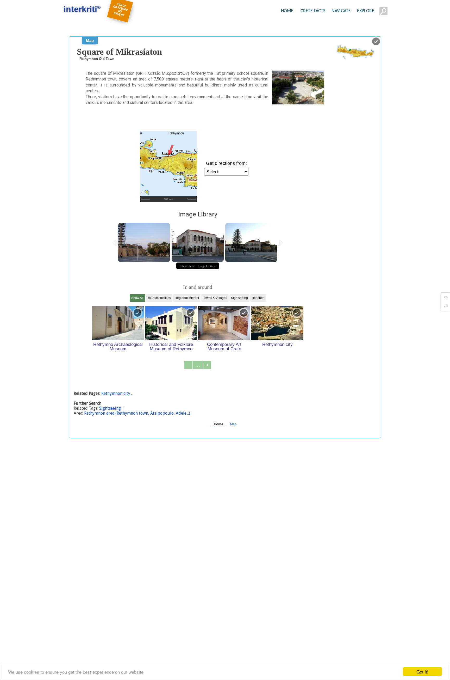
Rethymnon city (277, 344)
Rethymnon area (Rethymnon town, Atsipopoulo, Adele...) (137, 413)
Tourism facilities (159, 298)
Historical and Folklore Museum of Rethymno (171, 346)
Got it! (422, 671)
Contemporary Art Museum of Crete (224, 346)
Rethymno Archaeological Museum (118, 346)
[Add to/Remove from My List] (137, 313)
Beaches (258, 298)
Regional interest (187, 298)
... (197, 365)
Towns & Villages (215, 298)
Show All (137, 298)
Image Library (206, 266)
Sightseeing (239, 298)
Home (218, 424)
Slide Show (187, 266)
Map (90, 40)
